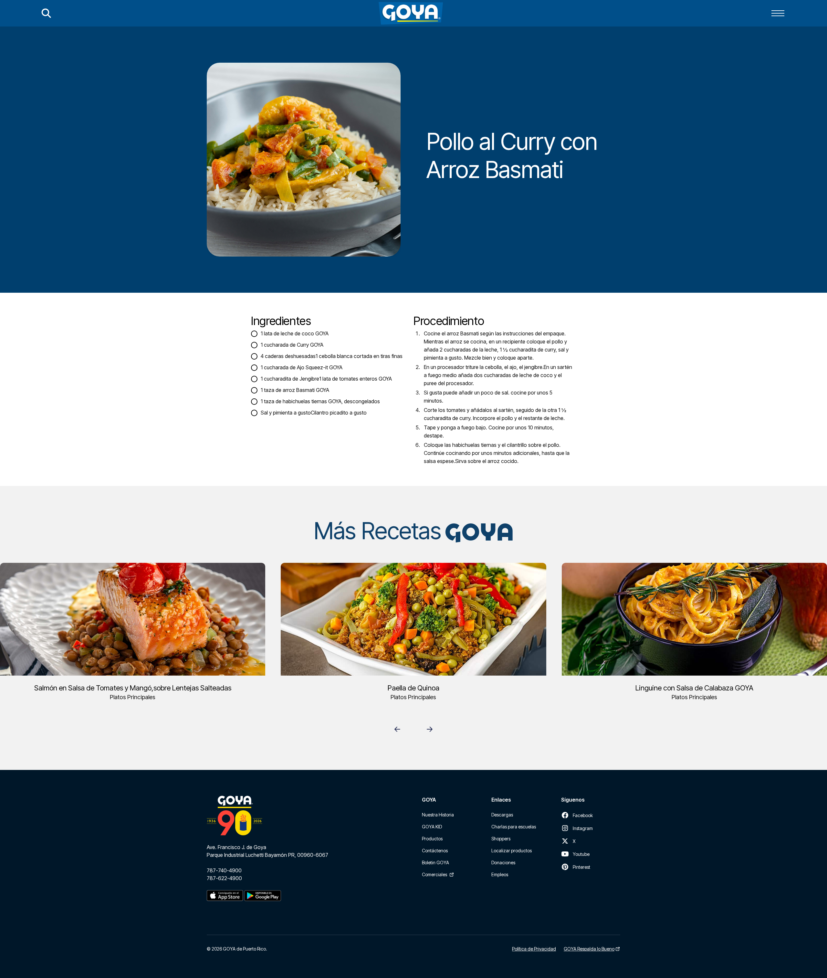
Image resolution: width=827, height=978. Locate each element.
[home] (411, 13)
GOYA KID (432, 826)
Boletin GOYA (435, 862)
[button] (778, 13)
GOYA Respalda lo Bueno (589, 949)
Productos (432, 838)
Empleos (499, 874)
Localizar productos (511, 850)
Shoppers (500, 838)
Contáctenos (435, 850)
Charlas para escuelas (513, 826)
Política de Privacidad (534, 949)
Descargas (502, 814)
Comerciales (434, 874)
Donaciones (503, 862)
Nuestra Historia (438, 814)
